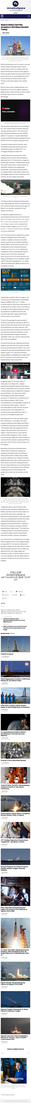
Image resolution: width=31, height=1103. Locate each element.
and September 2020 (12, 249)
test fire (23, 611)
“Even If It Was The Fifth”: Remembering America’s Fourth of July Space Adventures (15, 787)
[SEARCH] (29, 16)
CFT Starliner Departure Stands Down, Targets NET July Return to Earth (14, 841)
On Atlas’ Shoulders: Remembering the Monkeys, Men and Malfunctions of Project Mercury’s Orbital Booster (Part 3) (15, 952)
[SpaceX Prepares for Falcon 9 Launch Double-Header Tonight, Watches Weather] (15, 857)
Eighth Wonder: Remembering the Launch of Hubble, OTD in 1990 (13, 984)
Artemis (4, 613)
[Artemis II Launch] (15, 644)
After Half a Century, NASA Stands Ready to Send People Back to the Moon (15, 706)
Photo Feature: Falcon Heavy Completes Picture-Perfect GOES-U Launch (15, 814)
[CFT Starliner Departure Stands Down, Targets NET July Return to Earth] (15, 830)
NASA (3, 610)
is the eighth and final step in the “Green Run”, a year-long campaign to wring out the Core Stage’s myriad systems (15, 222)
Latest (15, 13)
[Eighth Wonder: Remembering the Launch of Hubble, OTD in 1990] (15, 971)
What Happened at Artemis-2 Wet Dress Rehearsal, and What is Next (15, 680)
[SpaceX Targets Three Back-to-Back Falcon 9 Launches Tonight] (15, 999)
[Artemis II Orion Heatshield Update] (15, 750)
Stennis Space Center (13, 610)
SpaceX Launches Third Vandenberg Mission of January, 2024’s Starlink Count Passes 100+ (14, 1037)
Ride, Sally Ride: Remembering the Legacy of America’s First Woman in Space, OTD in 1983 (14, 909)
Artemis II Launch (7, 654)
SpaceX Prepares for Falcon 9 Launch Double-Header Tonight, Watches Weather (14, 868)
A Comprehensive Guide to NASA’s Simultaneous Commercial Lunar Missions (13, 734)
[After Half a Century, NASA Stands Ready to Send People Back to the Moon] (15, 695)
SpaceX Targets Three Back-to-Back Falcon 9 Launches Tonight (14, 1010)
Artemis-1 (19, 613)
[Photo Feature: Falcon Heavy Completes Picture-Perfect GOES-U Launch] (15, 803)
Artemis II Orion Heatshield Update (13, 760)
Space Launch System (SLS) (10, 611)
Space (12, 633)
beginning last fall (10, 256)
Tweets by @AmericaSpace (8, 1094)
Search (28, 1053)
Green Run (11, 613)
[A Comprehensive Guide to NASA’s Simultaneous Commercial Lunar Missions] (15, 722)
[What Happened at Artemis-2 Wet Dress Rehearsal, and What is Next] (15, 669)
